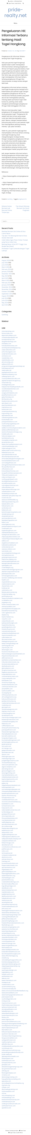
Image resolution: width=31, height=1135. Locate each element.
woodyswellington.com (9, 1009)
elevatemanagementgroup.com (12, 1067)
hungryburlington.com (9, 738)
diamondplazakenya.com (10, 1028)
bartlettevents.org (8, 438)
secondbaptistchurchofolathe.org (13, 1083)
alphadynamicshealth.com (10, 1056)
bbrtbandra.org (7, 399)
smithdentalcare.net (8, 1102)
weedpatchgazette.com (9, 520)
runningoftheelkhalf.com (10, 917)
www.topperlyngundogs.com (11, 915)
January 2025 (6, 285)
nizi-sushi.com (6, 746)
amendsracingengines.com (10, 927)
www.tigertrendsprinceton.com (12, 911)
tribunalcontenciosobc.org (10, 662)
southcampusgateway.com (10, 424)
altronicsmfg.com (7, 362)
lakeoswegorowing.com (9, 1077)
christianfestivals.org (8, 763)
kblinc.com (5, 522)
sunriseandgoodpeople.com (11, 789)
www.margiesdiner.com (9, 945)
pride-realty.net (15, 12)
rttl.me (4, 1093)
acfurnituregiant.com (9, 352)
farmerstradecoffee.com (10, 884)
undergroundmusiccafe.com (11, 1104)
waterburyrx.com (7, 830)
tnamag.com (6, 861)
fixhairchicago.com (8, 843)
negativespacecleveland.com (11, 785)
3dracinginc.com (7, 650)
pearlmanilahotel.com (9, 405)
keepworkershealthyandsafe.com (13, 387)
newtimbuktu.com (8, 360)
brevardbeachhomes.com (10, 471)
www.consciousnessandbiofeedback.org (15, 991)
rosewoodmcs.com (8, 984)
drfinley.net (5, 1071)
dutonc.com (6, 754)
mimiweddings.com (8, 1097)
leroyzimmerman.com (9, 1069)
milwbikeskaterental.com (10, 777)
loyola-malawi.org (7, 617)
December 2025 (7, 274)
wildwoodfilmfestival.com (10, 430)
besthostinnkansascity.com (10, 1100)
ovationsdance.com (8, 584)
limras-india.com (7, 333)
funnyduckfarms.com (9, 1063)
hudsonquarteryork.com (10, 1015)
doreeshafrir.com (7, 715)
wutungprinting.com (8, 773)
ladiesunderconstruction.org (11, 450)
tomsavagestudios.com (9, 576)
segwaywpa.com (7, 869)
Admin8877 (22, 51)
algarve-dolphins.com (9, 767)
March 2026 (5, 267)
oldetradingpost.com (9, 448)
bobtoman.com (7, 409)
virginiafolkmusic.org (9, 582)
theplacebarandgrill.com (10, 828)
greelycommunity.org (9, 701)
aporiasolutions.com (8, 867)
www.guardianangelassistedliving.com (14, 1023)
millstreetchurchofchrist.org (11, 1050)
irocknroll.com (6, 498)
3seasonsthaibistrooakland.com (12, 598)
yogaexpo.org (6, 602)
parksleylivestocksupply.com (11, 609)
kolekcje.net (6, 588)
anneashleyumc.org (8, 933)
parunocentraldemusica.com (11, 1021)
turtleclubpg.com (7, 812)
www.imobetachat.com (9, 890)
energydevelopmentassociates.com (13, 465)
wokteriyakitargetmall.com (10, 561)
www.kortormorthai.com (10, 929)
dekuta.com (5, 978)
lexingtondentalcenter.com (10, 563)
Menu (15, 23)
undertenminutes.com (9, 354)
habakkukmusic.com (8, 898)
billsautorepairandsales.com (11, 1032)
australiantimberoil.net (9, 454)
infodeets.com (6, 344)
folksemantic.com (7, 506)
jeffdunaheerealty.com (9, 919)
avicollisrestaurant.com (9, 824)
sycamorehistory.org (8, 987)
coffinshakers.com (8, 726)
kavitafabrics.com (7, 804)
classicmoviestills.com (9, 635)
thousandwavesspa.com (10, 818)
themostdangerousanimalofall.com (13, 654)
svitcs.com (5, 851)
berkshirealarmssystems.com (11, 512)
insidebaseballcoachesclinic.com (12, 1046)
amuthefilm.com (7, 689)
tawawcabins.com (7, 504)
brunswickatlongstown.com (11, 740)
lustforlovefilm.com (8, 691)
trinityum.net (6, 1001)
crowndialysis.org (7, 567)
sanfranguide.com (8, 646)
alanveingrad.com (7, 769)
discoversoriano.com (8, 639)
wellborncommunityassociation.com (13, 428)
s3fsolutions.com (7, 469)
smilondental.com (7, 547)
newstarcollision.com (9, 549)
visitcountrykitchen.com (9, 765)
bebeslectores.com (8, 452)
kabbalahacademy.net (9, 545)
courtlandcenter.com (8, 820)
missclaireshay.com (8, 331)
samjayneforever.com (9, 1040)
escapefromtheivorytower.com (12, 473)
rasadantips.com (7, 358)
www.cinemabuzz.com (9, 980)
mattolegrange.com (8, 758)
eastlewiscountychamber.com (11, 660)
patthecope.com (7, 849)
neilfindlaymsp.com (8, 822)
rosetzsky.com (6, 705)
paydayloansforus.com (9, 372)
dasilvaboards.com (8, 666)
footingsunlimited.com (9, 939)
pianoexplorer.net (7, 997)
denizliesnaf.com (7, 845)
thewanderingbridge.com (10, 732)
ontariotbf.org (6, 383)
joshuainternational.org (9, 904)
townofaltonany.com (8, 781)
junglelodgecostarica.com (10, 761)
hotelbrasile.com (7, 434)
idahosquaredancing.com (10, 502)
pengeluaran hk (22, 199)
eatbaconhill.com (7, 364)
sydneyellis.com (7, 565)
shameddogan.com (8, 878)
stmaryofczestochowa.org (10, 728)
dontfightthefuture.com (9, 481)
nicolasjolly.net (6, 693)
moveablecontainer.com (9, 440)
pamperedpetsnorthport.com (11, 526)
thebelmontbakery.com (9, 374)
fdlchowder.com (7, 947)
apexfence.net (6, 1108)
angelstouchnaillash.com (10, 543)
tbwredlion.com (7, 1030)
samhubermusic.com (9, 1106)
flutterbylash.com (7, 1058)
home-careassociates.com (10, 604)
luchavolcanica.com (8, 806)
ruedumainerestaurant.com (11, 703)
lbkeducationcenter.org (9, 592)
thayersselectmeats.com (10, 865)
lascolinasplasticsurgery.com (11, 954)
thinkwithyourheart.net (9, 493)
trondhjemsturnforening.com (11, 1026)
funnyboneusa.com (8, 798)
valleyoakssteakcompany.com (11, 839)
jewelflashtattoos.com (9, 395)
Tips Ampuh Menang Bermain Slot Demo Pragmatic (22, 208)
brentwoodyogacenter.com (10, 962)
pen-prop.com (6, 908)
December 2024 (7, 287)
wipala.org (5, 615)
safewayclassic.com (8, 376)
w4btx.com (5, 541)
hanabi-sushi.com (7, 974)
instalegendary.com (8, 385)
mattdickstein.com (8, 892)
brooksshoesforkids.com (10, 863)
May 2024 (5, 303)
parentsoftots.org (7, 880)
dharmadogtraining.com (10, 1089)
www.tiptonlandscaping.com (11, 964)
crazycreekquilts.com (9, 678)
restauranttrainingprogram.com (12, 569)
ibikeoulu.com (6, 724)
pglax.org (5, 783)
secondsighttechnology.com (11, 553)
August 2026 (6, 260)
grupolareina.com (7, 442)
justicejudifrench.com (9, 730)
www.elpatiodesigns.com (10, 1013)
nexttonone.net (7, 900)
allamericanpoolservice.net (10, 572)
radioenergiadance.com (9, 417)
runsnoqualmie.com (8, 941)
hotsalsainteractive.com (9, 346)
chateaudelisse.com (8, 426)
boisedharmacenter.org (9, 611)
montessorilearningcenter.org (11, 1036)
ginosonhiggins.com (8, 771)
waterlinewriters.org (8, 876)
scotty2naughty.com (8, 713)
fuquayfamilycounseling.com (11, 1079)
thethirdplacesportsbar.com (11, 1005)
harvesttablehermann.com (10, 461)
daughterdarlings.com (9, 341)
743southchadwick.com (9, 475)
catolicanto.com (7, 590)
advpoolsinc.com (7, 832)
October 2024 (6, 291)
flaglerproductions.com (9, 672)
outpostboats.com (8, 621)
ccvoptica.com (6, 968)
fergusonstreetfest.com (9, 1038)
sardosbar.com (6, 508)
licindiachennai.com (8, 339)
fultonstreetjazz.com (8, 436)
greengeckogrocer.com (9, 557)
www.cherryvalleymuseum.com (12, 444)
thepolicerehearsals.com (10, 656)
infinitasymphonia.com (9, 695)
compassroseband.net (9, 855)
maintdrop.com (7, 407)
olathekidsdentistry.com (9, 533)
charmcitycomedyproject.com (11, 717)
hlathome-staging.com (9, 559)
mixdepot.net (6, 982)
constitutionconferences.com (11, 847)
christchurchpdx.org (8, 682)
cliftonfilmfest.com (8, 487)
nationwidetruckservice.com (11, 810)
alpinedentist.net (7, 415)
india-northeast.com (8, 477)
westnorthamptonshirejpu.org (12, 432)
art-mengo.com (7, 748)
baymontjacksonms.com (10, 779)
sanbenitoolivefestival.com (10, 633)
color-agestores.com (8, 613)
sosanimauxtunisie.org (9, 411)
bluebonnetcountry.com (9, 401)
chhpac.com (6, 1087)
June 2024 (5, 300)
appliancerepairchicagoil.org (11, 381)
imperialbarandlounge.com (11, 489)
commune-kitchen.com (9, 687)
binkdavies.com (7, 680)
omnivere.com (6, 356)
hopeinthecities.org (8, 625)
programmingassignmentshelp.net (13, 366)
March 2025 (5, 280)
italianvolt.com (6, 510)
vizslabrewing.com (8, 514)
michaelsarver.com (8, 555)
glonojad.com (6, 707)
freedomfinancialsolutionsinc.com (13, 923)
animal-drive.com (7, 859)
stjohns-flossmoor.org (9, 795)
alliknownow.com (7, 658)
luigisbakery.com (7, 972)
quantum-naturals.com (9, 1034)
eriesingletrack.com (8, 524)
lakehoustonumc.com (9, 896)
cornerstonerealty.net (9, 989)
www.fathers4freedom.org (10, 913)
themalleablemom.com (9, 734)
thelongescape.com (8, 756)
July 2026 (4, 263)
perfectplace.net (7, 596)
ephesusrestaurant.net (9, 1007)
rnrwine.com (6, 1075)
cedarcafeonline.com (8, 350)
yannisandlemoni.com (9, 518)
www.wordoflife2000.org (10, 500)
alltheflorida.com (7, 1044)
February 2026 (6, 269)
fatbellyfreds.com (7, 1011)
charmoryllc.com (7, 648)
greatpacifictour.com (8, 814)
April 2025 (5, 278)
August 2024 (6, 296)
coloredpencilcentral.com (10, 485)
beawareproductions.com (10, 719)
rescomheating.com (8, 1095)
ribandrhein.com (7, 586)
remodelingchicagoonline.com (12, 960)
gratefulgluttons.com (9, 627)
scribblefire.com (7, 600)
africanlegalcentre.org (9, 697)
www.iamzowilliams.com (10, 993)
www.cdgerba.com (8, 1019)
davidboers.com (7, 888)
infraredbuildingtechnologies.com (13, 459)
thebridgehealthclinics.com (10, 874)
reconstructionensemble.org (11, 802)
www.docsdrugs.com (9, 943)
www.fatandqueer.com (9, 931)
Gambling (9, 199)
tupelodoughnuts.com (9, 530)
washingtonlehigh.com (9, 970)
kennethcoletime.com (9, 736)
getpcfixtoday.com (8, 397)
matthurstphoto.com (9, 1042)
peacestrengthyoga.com (10, 921)
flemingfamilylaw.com (9, 1073)
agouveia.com (6, 1081)
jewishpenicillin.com (8, 574)
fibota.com (5, 1017)
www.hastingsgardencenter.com (12, 995)
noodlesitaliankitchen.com (10, 389)
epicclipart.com (7, 403)
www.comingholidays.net (10, 643)
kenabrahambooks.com (9, 685)
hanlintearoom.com (8, 1060)
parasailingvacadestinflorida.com (12, 1052)
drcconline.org (6, 826)
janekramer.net (7, 744)
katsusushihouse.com (9, 699)
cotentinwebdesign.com (9, 446)
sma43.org (5, 958)
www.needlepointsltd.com (10, 950)
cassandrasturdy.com (9, 631)
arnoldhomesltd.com (8, 483)
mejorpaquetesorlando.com (11, 537)
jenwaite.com (6, 1065)
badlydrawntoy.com (8, 894)
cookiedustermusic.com (9, 800)
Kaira (16, 1130)
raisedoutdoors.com (8, 491)
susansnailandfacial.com (10, 906)
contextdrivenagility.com (10, 722)
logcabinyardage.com (9, 886)
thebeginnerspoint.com (9, 641)
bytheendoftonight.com (9, 623)
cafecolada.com (7, 637)
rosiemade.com (7, 528)
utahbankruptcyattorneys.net (11, 496)
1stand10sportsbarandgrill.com (12, 539)
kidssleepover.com (8, 368)
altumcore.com (7, 857)
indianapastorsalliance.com (11, 837)
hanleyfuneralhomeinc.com (11, 535)
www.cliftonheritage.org (10, 956)
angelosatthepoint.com (9, 835)
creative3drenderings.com (10, 882)
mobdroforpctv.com (8, 629)
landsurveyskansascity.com (10, 935)
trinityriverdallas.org (8, 594)
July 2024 (4, 298)
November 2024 (7, 289)
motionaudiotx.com (8, 1091)
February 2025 (6, 283)
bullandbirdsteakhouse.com (11, 952)
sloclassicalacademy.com (10, 664)
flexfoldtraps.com (7, 925)
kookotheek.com (7, 420)
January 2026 (6, 271)
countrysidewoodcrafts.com (11, 378)
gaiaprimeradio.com (8, 750)
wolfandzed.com (7, 976)
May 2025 (5, 276)
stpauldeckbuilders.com (9, 937)
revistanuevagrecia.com (9, 709)
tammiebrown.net (8, 752)
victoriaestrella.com (8, 816)
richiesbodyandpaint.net (10, 337)
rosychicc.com (6, 619)
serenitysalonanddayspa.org (11, 348)
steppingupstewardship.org (11, 966)
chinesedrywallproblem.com (11, 791)
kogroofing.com (7, 413)
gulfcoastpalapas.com (9, 871)
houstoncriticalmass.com (10, 652)
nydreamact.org (7, 391)
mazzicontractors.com (9, 1003)
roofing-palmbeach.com (9, 479)
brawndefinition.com (8, 674)
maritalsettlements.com (9, 775)
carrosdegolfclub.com (9, 463)
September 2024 (7, 294)
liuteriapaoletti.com (8, 787)
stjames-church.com (8, 711)
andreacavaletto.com (9, 606)
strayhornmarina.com (9, 670)
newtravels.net (6, 370)
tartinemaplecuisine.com (10, 742)
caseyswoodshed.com (9, 841)
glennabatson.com (8, 668)
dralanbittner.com (7, 516)
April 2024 (5, 305)
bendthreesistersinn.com (10, 793)
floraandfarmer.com (8, 467)
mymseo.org (6, 1085)
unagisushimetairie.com (9, 393)
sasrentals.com (7, 551)
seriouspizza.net (7, 853)
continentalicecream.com (10, 676)
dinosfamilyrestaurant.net (10, 457)
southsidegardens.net (9, 999)
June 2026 (5, 265)
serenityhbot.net (7, 902)
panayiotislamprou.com (9, 422)
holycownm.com (7, 808)
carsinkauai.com (7, 1048)
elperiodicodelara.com (9, 335)
